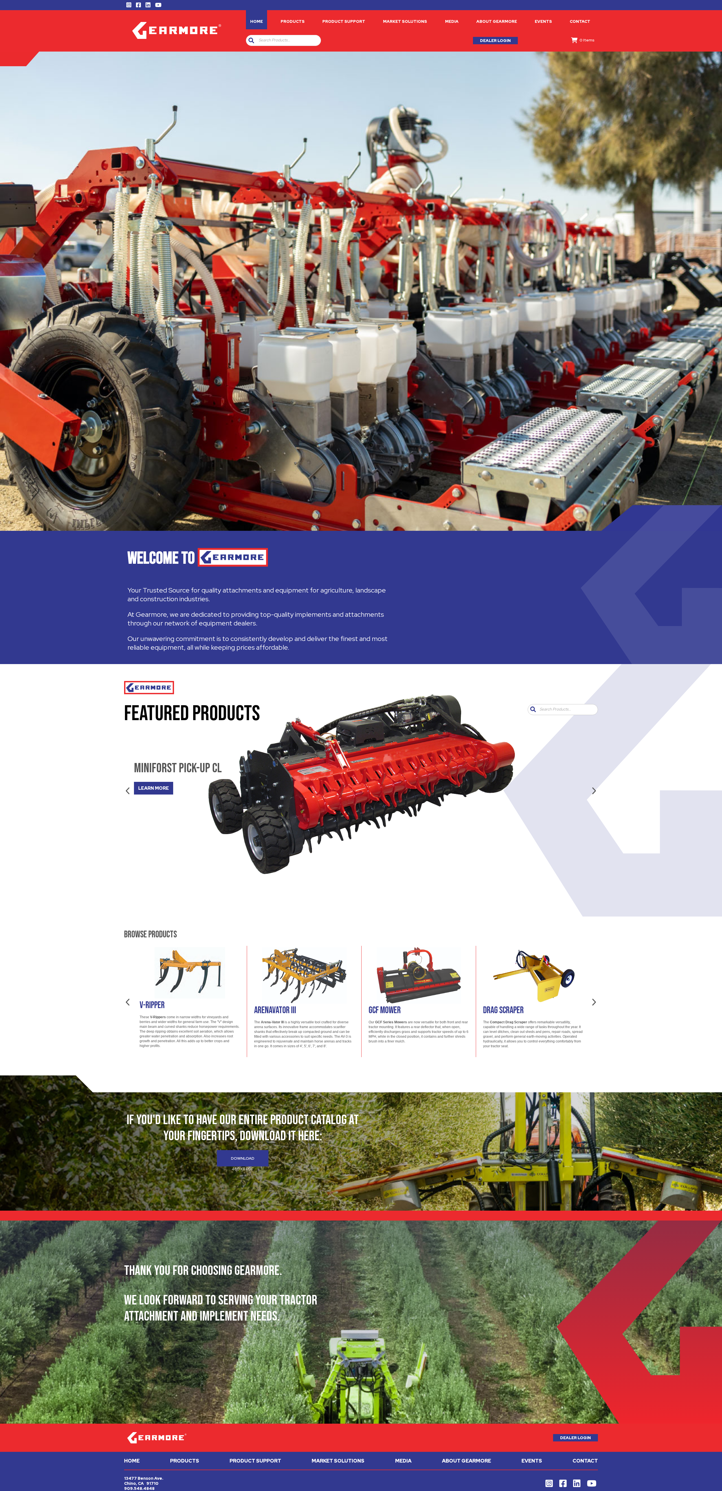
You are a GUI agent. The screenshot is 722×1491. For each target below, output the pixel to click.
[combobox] (287, 40)
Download (242, 1158)
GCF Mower (156, 1010)
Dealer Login (495, 40)
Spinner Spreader (395, 1010)
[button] (251, 40)
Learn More (153, 788)
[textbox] (288, 40)
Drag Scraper (274, 1010)
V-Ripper (495, 1005)
